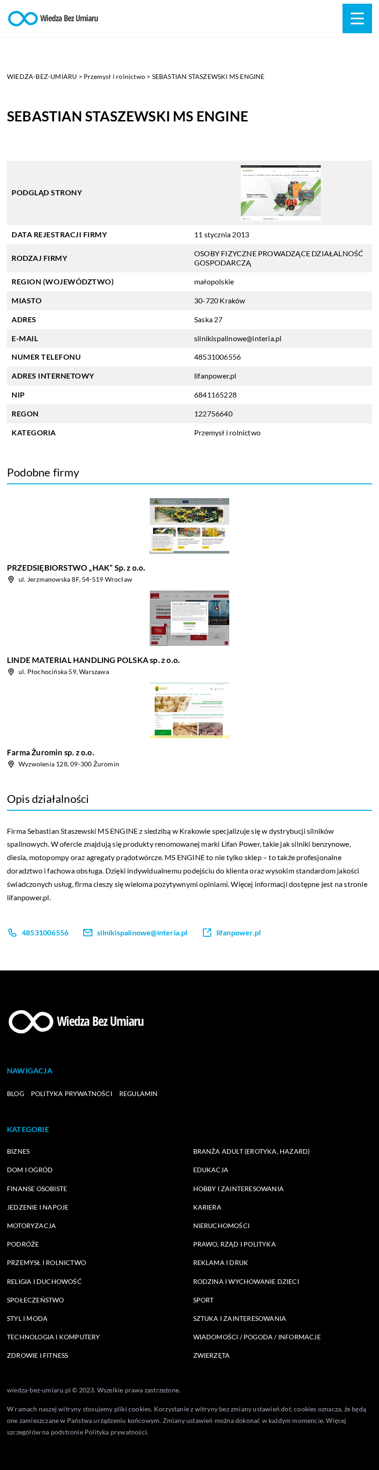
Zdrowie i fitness (37, 1355)
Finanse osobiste (37, 1189)
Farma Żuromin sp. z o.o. (50, 752)
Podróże (23, 1244)
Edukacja (211, 1170)
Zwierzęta (211, 1355)
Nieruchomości (221, 1225)
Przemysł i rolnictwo (227, 432)
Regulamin (138, 1093)
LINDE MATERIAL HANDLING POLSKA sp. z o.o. (93, 660)
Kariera (207, 1207)
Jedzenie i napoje (37, 1207)
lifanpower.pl (28, 897)
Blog (15, 1093)
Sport (203, 1300)
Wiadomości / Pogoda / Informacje (257, 1337)
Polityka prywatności (71, 1093)
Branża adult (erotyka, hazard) (251, 1151)
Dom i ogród (30, 1170)
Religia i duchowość (44, 1281)
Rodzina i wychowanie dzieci (246, 1281)
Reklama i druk (221, 1262)
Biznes (18, 1151)
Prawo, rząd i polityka (234, 1244)
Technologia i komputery (53, 1337)
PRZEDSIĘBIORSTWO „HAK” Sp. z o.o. (76, 567)
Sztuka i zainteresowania (240, 1318)
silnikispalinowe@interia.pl (237, 338)
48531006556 (217, 356)
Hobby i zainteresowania (238, 1189)
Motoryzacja (31, 1225)
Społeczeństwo (35, 1300)
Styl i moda (27, 1318)
